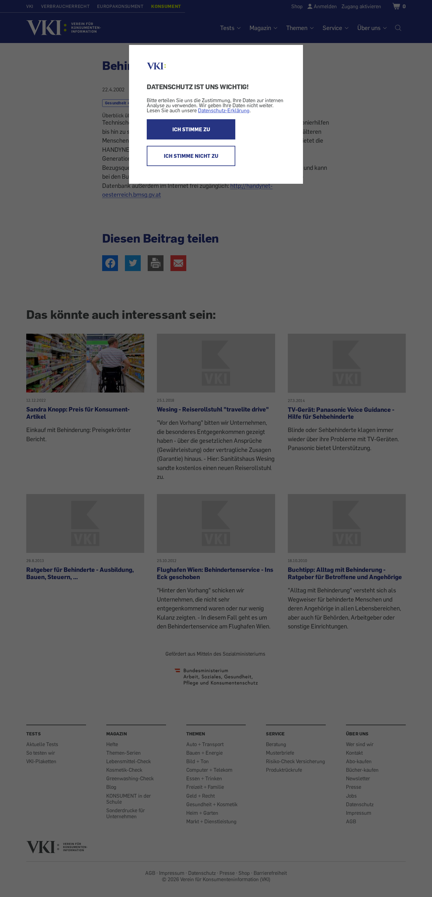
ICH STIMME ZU (191, 129)
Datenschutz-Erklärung (224, 110)
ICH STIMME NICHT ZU (191, 156)
